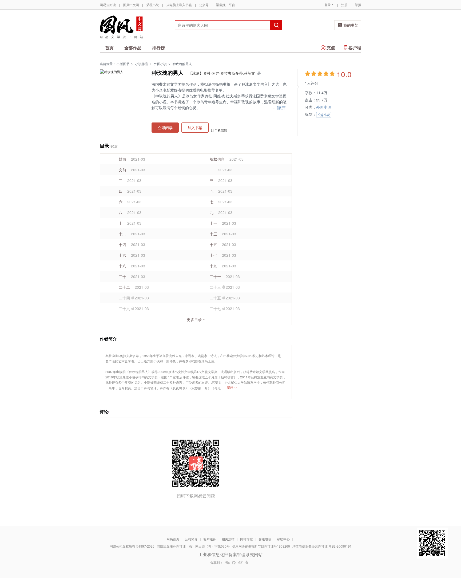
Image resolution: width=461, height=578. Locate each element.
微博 (240, 562)
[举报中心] (376, 546)
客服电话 (265, 539)
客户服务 (209, 539)
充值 (331, 48)
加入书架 (195, 127)
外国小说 (160, 63)
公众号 (204, 4)
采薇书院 (152, 4)
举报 (358, 4)
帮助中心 (283, 539)
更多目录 (151, 319)
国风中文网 (131, 4)
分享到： (216, 562)
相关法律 (228, 539)
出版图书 (123, 63)
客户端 (354, 48)
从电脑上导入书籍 (179, 4)
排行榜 (158, 48)
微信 (227, 562)
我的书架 (350, 25)
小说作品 (141, 63)
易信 (234, 562)
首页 (109, 48)
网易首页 (172, 539)
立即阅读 (165, 127)
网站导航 (246, 539)
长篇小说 (323, 114)
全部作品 (132, 48)
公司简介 (191, 539)
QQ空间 (247, 562)
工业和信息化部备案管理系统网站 (230, 554)
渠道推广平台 (225, 4)
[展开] (231, 387)
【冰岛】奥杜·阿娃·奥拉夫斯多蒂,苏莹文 (221, 73)
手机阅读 (220, 130)
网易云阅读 (108, 4)
